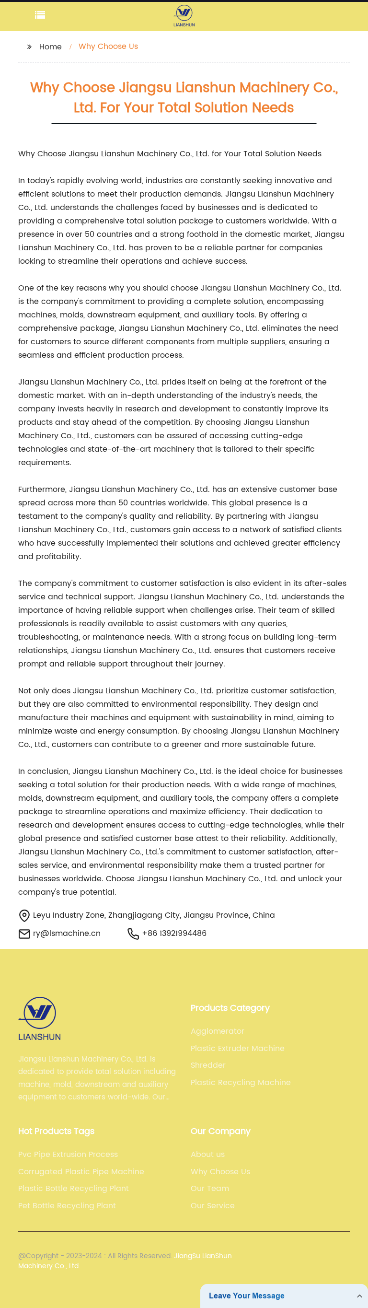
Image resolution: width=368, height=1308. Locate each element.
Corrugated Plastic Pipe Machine (81, 1172)
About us (208, 1154)
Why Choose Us (220, 1172)
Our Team (210, 1188)
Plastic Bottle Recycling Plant (73, 1188)
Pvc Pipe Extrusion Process (68, 1154)
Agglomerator (217, 1031)
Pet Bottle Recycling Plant (67, 1206)
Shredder (208, 1065)
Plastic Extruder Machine (238, 1048)
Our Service (213, 1206)
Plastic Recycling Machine (241, 1082)
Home (50, 47)
